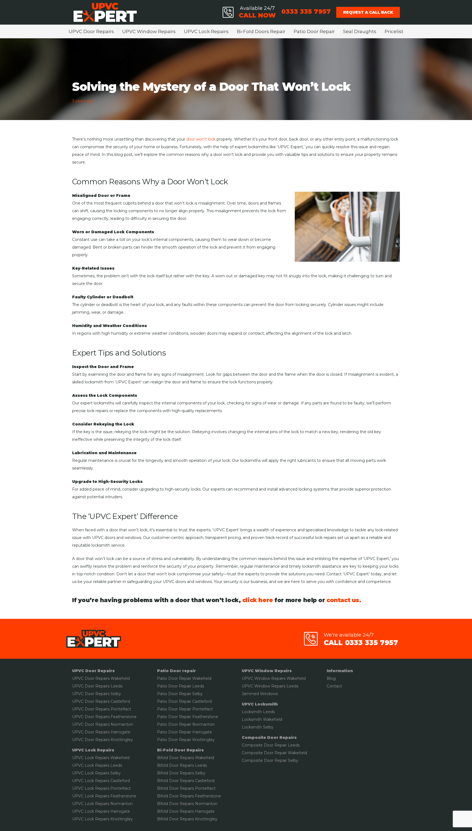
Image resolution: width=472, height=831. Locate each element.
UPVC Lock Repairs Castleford (101, 780)
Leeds (197, 686)
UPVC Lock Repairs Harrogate (101, 811)
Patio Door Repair (174, 686)
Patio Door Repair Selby (180, 693)
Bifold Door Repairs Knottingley (187, 819)
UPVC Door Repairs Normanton (102, 724)
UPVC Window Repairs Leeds (270, 686)
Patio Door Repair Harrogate (184, 732)
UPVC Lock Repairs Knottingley (102, 819)
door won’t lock (201, 139)
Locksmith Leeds (258, 711)
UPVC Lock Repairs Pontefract (101, 788)
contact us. (343, 600)
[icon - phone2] (228, 12)
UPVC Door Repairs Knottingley (102, 739)
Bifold (162, 765)
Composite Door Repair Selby (270, 760)
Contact (334, 686)
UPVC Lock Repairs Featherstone (104, 796)
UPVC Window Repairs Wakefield (274, 678)
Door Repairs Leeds (187, 765)
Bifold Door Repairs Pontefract (186, 788)
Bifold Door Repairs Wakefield (185, 757)
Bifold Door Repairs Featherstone (189, 796)
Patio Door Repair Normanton (186, 724)
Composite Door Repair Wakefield (274, 752)
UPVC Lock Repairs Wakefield (100, 757)
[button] (117, 31)
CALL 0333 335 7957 (361, 642)
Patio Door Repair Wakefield (184, 678)
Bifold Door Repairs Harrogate (186, 811)
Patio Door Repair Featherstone (187, 716)
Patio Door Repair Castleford (184, 701)
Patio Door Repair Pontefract (185, 709)
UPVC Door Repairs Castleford (101, 701)
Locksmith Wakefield (262, 719)
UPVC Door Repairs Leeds (97, 686)
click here (257, 600)
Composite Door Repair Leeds (271, 745)
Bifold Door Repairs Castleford (185, 780)
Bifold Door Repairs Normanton (187, 803)
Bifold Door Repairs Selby (181, 773)
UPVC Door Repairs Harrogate (101, 732)
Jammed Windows (260, 693)
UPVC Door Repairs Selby (96, 693)
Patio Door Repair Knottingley (186, 739)
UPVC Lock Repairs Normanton (102, 803)
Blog (331, 678)
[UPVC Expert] (105, 12)
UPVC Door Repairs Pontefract (101, 709)
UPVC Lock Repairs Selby (96, 773)
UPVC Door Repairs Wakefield (101, 678)
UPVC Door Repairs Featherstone (104, 716)
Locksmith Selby (257, 727)
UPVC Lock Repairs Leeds (97, 765)
